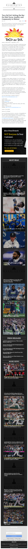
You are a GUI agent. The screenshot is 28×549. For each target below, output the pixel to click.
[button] (22, 21)
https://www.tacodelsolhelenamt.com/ (9, 96)
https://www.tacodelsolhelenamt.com (13, 107)
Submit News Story (9, 151)
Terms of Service (10, 538)
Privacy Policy (18, 538)
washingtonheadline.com (11, 540)
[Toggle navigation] (14, 9)
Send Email (7, 101)
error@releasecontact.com (7, 118)
